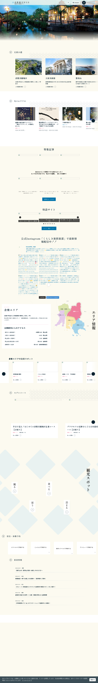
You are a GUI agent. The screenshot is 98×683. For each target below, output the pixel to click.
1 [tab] (43, 223)
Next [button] (78, 217)
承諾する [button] (92, 679)
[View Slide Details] (28, 217)
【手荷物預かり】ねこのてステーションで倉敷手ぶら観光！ (32, 603)
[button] (4, 72)
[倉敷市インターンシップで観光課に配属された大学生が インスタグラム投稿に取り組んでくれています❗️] (49, 264)
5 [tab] (50, 223)
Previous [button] (20, 217)
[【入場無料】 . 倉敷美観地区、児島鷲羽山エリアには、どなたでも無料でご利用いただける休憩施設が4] (70, 285)
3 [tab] (47, 223)
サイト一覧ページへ (49, 228)
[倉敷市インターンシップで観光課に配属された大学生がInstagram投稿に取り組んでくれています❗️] (70, 264)
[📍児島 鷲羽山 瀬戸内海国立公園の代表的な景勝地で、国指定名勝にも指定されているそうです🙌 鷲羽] (28, 264)
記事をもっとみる (49, 199)
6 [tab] (52, 223)
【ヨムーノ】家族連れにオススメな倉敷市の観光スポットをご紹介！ (35, 587)
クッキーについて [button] (27, 680)
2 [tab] (45, 223)
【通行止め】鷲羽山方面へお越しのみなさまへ (29, 570)
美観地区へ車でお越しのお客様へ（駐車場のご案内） (30, 578)
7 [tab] (54, 223)
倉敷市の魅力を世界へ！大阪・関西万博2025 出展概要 (31, 595)
